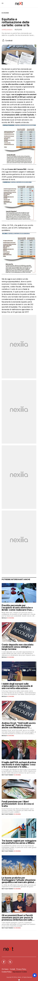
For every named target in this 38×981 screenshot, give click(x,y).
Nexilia (4, 618)
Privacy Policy (21, 969)
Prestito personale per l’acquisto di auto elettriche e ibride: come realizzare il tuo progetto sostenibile (17, 607)
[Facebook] (2, 960)
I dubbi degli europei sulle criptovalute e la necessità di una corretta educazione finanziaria (17, 686)
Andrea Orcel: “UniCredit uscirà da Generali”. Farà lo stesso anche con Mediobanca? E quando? (18, 725)
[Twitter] (9, 960)
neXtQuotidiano (7, 29)
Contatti (12, 969)
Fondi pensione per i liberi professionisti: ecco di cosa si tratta (18, 803)
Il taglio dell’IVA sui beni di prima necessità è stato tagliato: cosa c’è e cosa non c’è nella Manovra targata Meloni (19, 764)
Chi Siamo (5, 969)
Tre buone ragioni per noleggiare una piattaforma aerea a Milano (19, 842)
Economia (5, 13)
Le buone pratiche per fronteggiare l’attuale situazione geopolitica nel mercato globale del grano (19, 880)
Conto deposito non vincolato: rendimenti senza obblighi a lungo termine (18, 647)
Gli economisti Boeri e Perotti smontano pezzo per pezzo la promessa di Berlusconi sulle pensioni (17, 917)
